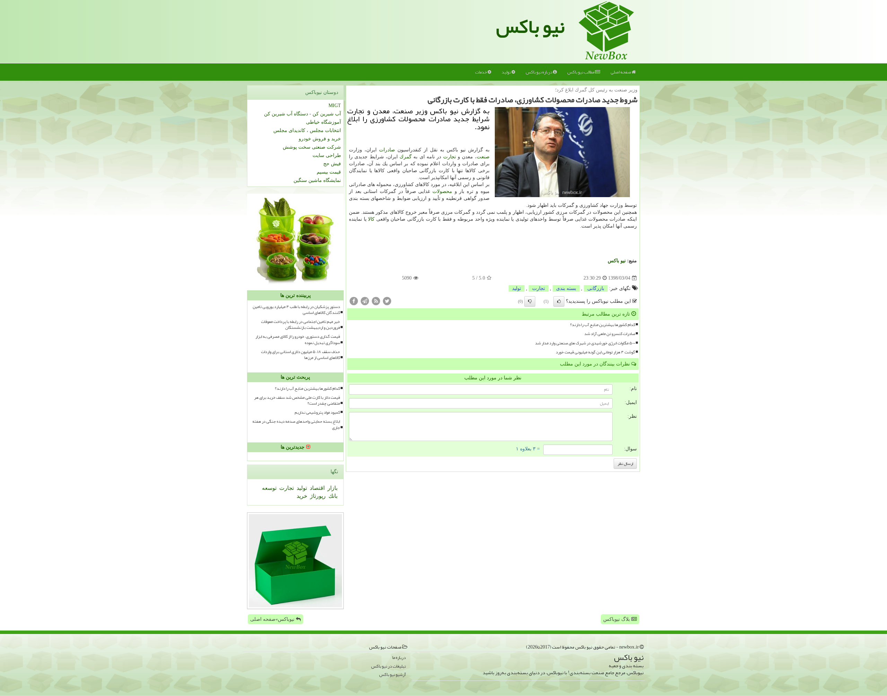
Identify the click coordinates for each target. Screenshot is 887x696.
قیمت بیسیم (329, 172)
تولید (506, 72)
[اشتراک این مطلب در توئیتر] (387, 300)
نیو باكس (617, 260)
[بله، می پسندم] (558, 301)
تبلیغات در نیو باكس (388, 666)
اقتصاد (316, 488)
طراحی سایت (327, 155)
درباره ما (399, 658)
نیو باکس (530, 26)
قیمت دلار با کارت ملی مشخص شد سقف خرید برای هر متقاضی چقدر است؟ (297, 400)
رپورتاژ (317, 496)
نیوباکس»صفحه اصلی (273, 619)
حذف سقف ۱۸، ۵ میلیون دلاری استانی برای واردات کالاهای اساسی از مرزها (300, 355)
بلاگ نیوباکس (617, 619)
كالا (371, 219)
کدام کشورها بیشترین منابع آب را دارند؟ (602, 325)
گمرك (405, 156)
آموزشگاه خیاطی (323, 122)
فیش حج (332, 163)
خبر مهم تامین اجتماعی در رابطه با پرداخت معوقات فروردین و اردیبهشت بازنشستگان (300, 325)
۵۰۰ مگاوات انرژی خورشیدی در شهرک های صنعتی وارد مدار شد (585, 343)
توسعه (269, 488)
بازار (331, 488)
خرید (302, 496)
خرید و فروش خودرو (320, 138)
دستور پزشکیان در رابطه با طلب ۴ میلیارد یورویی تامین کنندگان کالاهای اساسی (296, 310)
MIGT (334, 105)
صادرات (387, 149)
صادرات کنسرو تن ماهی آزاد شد (609, 334)
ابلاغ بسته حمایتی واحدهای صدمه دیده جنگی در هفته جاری (296, 424)
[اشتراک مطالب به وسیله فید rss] (376, 300)
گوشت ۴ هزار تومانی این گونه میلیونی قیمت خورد (595, 352)
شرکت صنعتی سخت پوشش (312, 147)
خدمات (481, 72)
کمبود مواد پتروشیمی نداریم (317, 412)
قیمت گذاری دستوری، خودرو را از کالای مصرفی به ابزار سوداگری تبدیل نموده (297, 339)
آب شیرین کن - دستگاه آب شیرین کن (302, 113)
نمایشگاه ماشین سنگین (317, 180)
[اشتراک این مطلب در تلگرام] (365, 300)
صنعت (483, 156)
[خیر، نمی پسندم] (529, 301)
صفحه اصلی (621, 72)
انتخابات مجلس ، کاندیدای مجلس (307, 130)
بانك (332, 496)
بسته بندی (566, 288)
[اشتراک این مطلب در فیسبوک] (354, 300)
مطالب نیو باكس (581, 72)
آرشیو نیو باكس (392, 675)
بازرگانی (595, 288)
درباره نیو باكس (539, 72)
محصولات (442, 191)
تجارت (449, 156)
